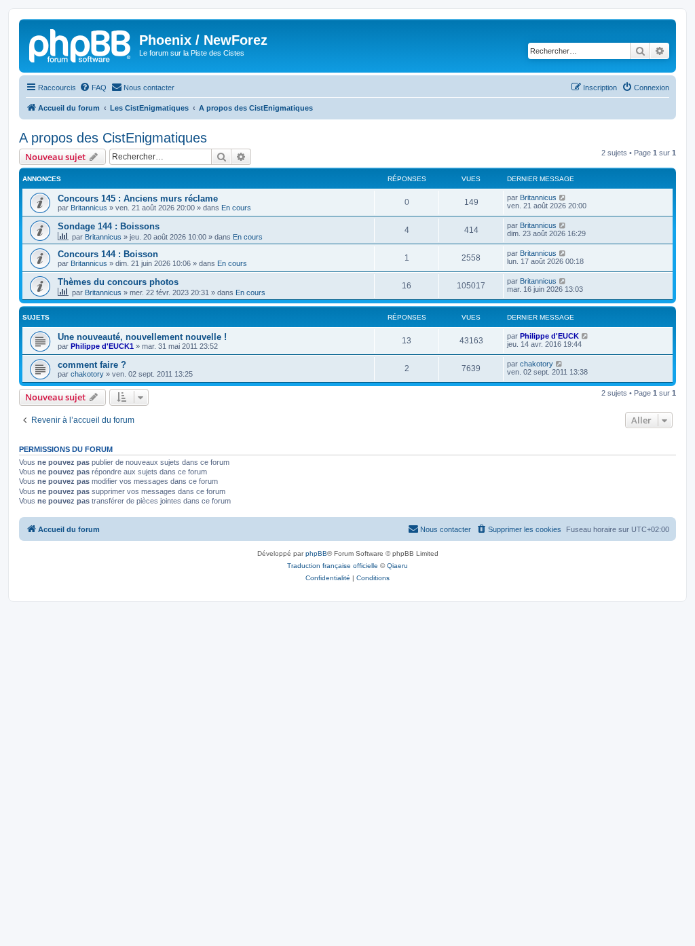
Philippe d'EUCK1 (102, 346)
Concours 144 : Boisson (108, 254)
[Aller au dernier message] (563, 197)
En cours (236, 208)
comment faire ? (92, 365)
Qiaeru (397, 565)
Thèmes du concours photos (118, 282)
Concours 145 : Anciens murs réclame (138, 198)
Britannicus (89, 208)
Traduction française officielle (332, 565)
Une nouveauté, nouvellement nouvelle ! (142, 337)
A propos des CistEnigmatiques (113, 137)
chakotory (87, 374)
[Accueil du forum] (80, 44)
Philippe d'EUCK (549, 336)
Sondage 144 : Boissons (108, 226)
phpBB (316, 553)
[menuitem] (93, 87)
